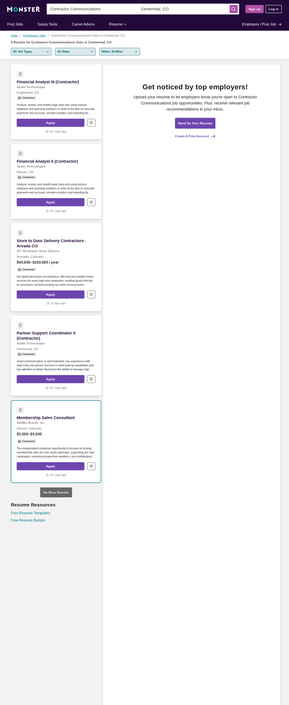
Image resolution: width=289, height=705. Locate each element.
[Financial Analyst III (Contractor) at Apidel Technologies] (56, 102)
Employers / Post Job (259, 24)
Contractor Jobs (34, 35)
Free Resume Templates (30, 513)
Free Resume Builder (28, 520)
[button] (234, 9)
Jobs (14, 35)
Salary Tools (47, 24)
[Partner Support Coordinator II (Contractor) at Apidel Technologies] (56, 355)
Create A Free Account (192, 136)
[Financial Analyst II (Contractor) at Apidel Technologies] (56, 181)
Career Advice (83, 24)
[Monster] (23, 9)
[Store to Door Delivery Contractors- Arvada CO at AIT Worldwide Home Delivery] (56, 267)
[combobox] (92, 9)
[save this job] (91, 123)
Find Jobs (15, 24)
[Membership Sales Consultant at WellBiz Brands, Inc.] (56, 441)
